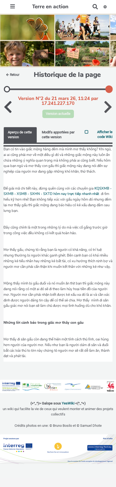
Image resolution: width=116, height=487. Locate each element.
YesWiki (68, 403)
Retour (14, 75)
